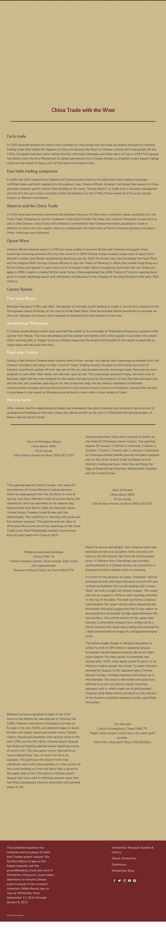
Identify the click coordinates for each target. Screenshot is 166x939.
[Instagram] (124, 880)
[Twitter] (119, 880)
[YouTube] (129, 880)
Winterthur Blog (123, 871)
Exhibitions (119, 864)
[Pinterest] (134, 880)
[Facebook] (114, 880)
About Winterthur (124, 858)
